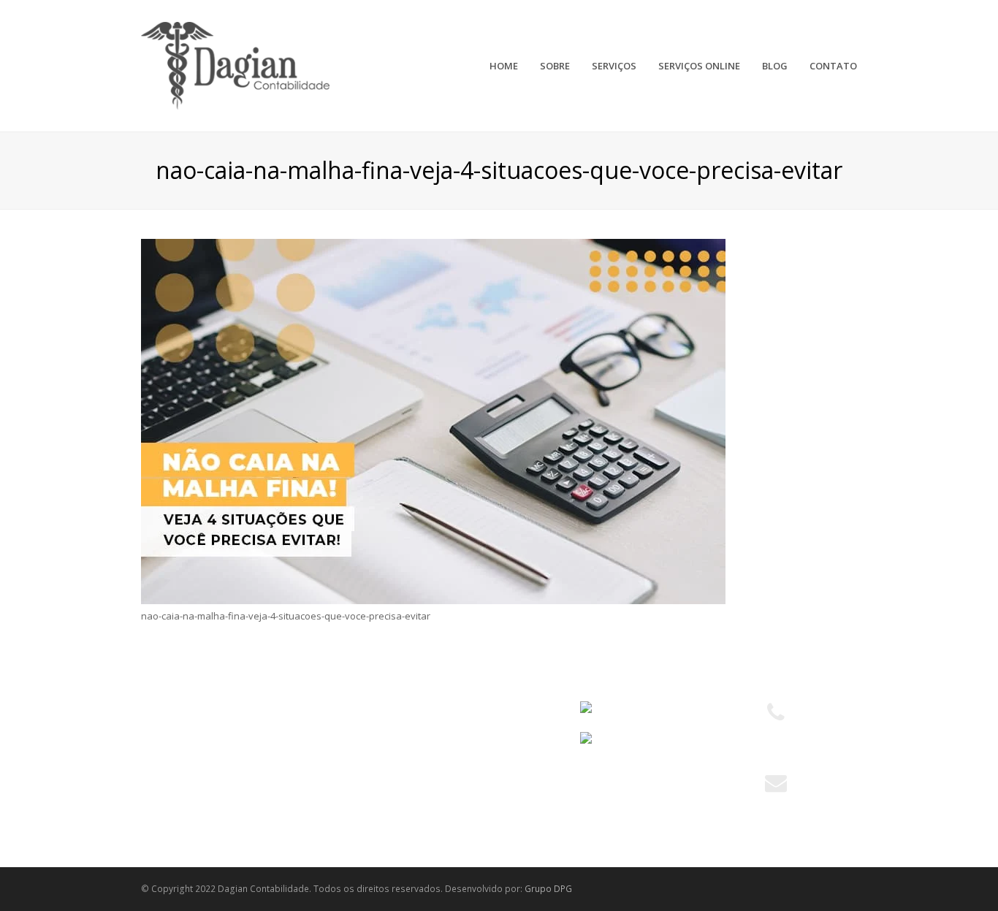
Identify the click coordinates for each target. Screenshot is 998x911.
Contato (166, 814)
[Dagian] (235, 64)
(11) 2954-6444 (776, 748)
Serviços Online (183, 762)
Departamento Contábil (385, 708)
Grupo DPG (548, 889)
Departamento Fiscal (379, 735)
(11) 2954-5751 (776, 732)
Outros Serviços (368, 788)
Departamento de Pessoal (392, 762)
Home (162, 708)
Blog (158, 788)
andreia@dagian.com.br (776, 802)
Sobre (162, 735)
